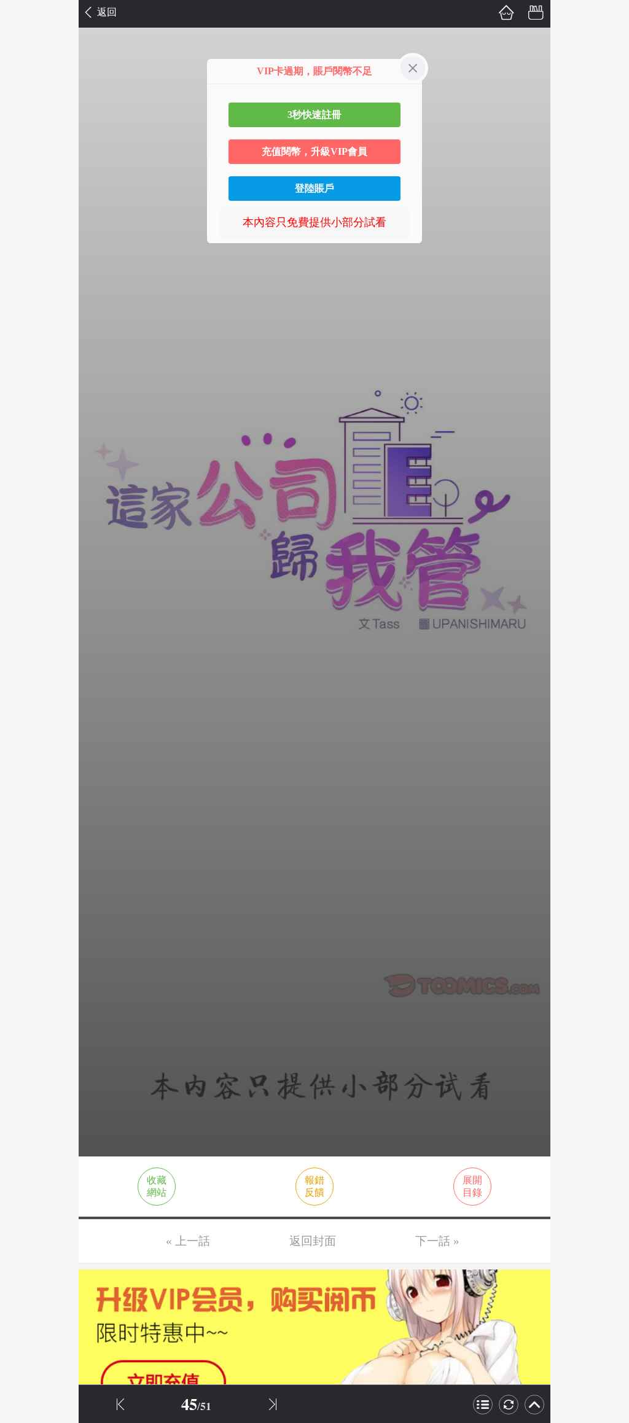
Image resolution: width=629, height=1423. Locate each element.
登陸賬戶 (314, 188)
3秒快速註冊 (314, 114)
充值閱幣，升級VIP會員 (314, 151)
